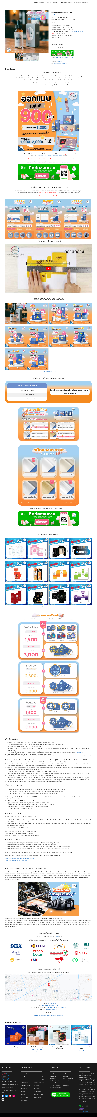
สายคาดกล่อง (24, 1100)
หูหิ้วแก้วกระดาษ (24, 1097)
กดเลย (77, 159)
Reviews (55, 3)
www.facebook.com (52, 1009)
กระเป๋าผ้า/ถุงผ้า (37, 1086)
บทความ (78, 3)
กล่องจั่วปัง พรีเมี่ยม (25, 1086)
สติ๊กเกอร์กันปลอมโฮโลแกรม (40, 1080)
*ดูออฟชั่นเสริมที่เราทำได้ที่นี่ (76, 31)
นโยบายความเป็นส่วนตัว (55, 1087)
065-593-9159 (60, 58)
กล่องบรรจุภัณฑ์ (60, 61)
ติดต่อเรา (84, 3)
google (57, 937)
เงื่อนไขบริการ (53, 1078)
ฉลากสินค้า (23, 1080)
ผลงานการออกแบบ (67, 1083)
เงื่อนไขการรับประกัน (54, 1081)
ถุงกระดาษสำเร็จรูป (38, 1094)
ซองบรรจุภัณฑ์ (37, 1091)
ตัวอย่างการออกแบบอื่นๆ (48, 607)
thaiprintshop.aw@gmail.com (50, 1005)
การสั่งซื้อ (70, 3)
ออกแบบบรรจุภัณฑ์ (38, 1077)
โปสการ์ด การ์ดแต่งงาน (39, 1083)
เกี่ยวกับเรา (65, 1076)
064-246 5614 (51, 1007)
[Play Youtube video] (48, 268)
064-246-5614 (69, 58)
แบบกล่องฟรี (63, 3)
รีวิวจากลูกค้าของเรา (68, 1078)
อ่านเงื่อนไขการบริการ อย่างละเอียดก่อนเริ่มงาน (19, 859)
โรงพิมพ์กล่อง (65, 63)
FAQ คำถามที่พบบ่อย (55, 1085)
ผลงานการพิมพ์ (67, 1081)
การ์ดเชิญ (59, 156)
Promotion (42, 3)
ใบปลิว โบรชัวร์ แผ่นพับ (26, 1083)
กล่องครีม (23, 1077)
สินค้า (48, 3)
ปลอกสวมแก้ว (53, 156)
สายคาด (47, 156)
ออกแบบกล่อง (40, 156)
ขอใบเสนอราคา (53, 1076)
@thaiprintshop (66, 162)
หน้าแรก (36, 3)
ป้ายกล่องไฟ (24, 1088)
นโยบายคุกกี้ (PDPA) (54, 1083)
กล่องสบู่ (36, 1074)
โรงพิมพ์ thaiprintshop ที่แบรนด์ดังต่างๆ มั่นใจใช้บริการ (48, 1016)
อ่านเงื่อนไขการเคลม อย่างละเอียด (16, 860)
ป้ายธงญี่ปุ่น (23, 1091)
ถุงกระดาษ (23, 1094)
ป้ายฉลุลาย (36, 1088)
